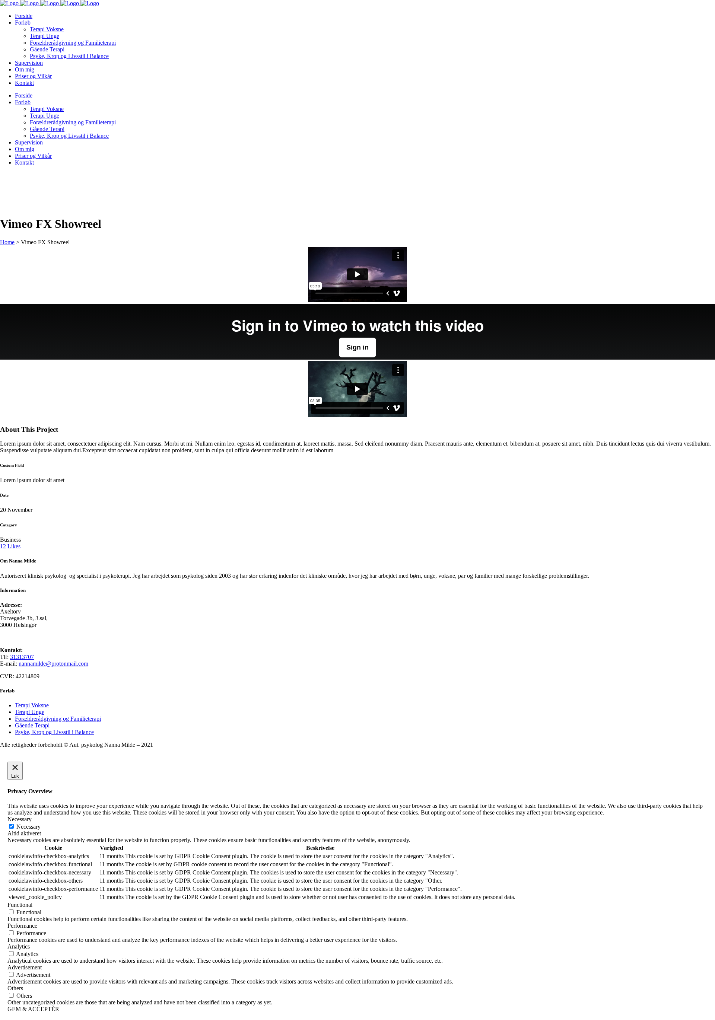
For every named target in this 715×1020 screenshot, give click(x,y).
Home (7, 242)
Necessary (28, 826)
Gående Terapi (32, 725)
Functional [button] (19, 905)
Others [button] (15, 988)
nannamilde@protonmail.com (53, 663)
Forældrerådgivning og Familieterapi (58, 718)
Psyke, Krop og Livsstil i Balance (54, 732)
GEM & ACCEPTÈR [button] (33, 1009)
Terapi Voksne (32, 705)
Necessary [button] (19, 819)
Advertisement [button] (24, 967)
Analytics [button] (18, 946)
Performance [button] (22, 925)
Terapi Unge (29, 712)
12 (10, 546)
